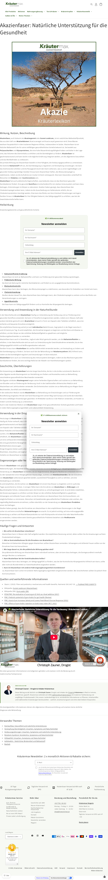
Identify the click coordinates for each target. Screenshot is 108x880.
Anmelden (73, 450)
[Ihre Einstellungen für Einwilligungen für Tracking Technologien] (104, 876)
